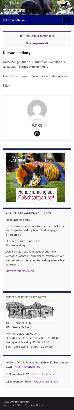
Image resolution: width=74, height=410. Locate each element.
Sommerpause (35, 43)
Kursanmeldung (15, 245)
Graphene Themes (35, 405)
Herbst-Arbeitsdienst (45, 374)
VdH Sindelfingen (14, 20)
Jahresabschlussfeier (47, 381)
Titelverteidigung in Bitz (39, 35)
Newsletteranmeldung (20, 270)
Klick (6, 85)
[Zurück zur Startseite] (37, 7)
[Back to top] (65, 401)
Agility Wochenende (27, 366)
